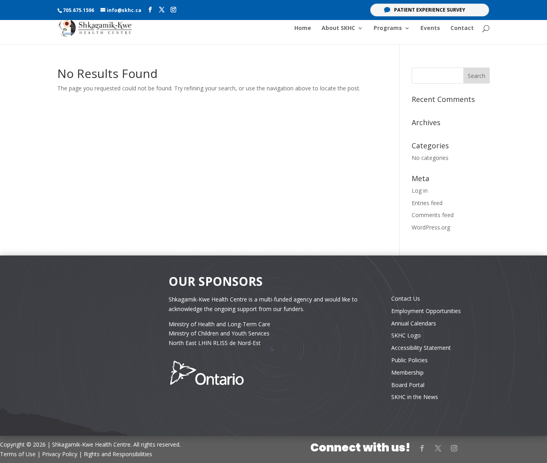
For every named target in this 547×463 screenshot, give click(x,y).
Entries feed (427, 203)
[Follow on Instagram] (454, 448)
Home (302, 28)
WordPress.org (431, 227)
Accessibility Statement (421, 347)
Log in (420, 190)
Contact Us (405, 298)
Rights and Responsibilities (118, 454)
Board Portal (407, 385)
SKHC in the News (414, 397)
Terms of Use (18, 454)
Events (430, 28)
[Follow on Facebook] (422, 448)
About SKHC (338, 28)
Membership (407, 372)
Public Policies (409, 360)
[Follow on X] (438, 448)
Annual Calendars (413, 323)
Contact (462, 28)
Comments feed (433, 215)
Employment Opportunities (426, 311)
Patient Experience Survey (429, 9)
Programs (388, 28)
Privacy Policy (59, 454)
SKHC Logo (406, 335)
